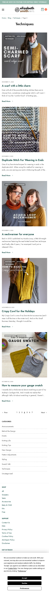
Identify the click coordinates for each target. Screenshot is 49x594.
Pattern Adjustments (9, 454)
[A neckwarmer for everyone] (24, 203)
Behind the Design (8, 431)
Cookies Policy (7, 536)
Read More (6, 101)
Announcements (8, 426)
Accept (24, 578)
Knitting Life (6, 440)
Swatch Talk (6, 464)
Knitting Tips (10, 36)
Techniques (9, 39)
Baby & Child (7, 505)
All (3, 491)
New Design (21, 36)
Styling (20, 262)
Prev (6, 412)
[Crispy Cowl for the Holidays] (24, 280)
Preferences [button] (22, 571)
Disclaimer (6, 543)
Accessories (6, 501)
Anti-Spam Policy (8, 540)
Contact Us (6, 522)
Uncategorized (7, 473)
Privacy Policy (7, 529)
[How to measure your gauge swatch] (24, 354)
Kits (3, 508)
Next (43, 412)
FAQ (3, 526)
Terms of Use (7, 533)
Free (3, 512)
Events (4, 436)
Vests (4, 498)
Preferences (24, 588)
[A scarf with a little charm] (24, 55)
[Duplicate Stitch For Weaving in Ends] (24, 129)
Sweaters (5, 494)
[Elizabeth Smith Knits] (24, 9)
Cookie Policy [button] (12, 568)
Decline (24, 583)
